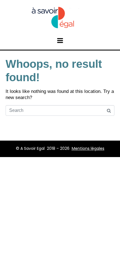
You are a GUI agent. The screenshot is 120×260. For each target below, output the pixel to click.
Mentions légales (88, 148)
